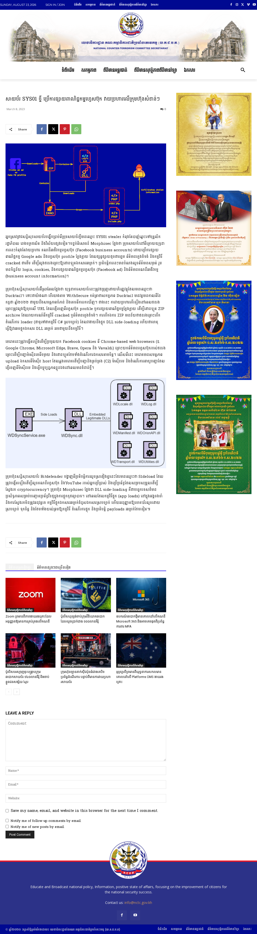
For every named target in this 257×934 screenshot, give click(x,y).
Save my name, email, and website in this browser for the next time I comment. (84, 811)
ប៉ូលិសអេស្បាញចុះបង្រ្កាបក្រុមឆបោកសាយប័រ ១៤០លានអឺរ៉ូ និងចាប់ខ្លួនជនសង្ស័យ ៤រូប (27, 677)
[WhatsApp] (76, 129)
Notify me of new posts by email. (38, 827)
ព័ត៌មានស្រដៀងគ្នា (20, 567)
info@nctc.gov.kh (138, 902)
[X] (243, 5)
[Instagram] (237, 5)
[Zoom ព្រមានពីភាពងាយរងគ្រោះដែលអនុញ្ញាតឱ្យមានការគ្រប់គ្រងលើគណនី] (30, 595)
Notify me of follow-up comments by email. (46, 821)
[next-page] (17, 692)
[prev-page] (9, 692)
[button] (242, 70)
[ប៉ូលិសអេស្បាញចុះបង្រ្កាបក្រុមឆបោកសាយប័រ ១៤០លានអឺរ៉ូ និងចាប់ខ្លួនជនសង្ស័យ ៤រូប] (30, 650)
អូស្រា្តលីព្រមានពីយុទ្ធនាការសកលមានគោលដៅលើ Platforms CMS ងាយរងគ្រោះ (139, 677)
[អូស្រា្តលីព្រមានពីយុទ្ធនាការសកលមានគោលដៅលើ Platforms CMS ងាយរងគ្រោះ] (141, 650)
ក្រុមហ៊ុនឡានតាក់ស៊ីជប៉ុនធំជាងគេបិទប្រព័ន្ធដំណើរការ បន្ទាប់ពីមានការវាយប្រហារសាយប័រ (86, 677)
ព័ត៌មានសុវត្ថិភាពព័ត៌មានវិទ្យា (20, 610)
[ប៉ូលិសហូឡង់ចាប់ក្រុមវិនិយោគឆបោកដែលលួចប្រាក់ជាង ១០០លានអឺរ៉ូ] (86, 595)
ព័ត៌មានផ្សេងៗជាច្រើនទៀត (54, 567)
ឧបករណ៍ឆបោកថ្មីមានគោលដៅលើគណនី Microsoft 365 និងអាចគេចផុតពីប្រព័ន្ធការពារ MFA (140, 621)
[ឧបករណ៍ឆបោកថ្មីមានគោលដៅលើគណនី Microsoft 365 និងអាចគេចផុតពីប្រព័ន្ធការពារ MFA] (141, 595)
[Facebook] (231, 5)
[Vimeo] (248, 5)
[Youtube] (254, 5)
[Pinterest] (65, 129)
